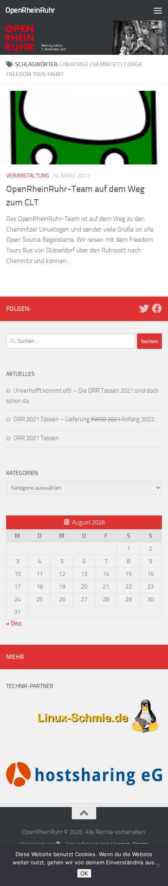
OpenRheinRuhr (30, 10)
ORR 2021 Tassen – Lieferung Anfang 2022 (83, 419)
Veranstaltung (27, 175)
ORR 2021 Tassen (36, 438)
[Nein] (158, 865)
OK (84, 873)
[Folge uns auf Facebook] (157, 308)
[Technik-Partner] (84, 736)
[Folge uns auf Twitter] (144, 308)
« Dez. (14, 623)
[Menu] (158, 10)
